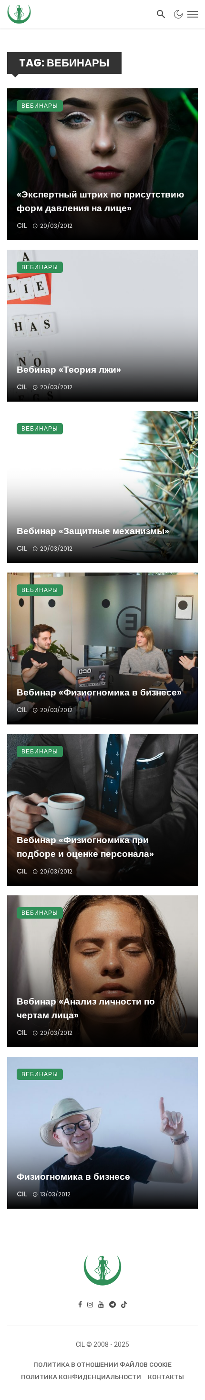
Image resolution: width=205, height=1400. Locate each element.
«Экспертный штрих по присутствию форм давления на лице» (100, 201)
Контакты (166, 1377)
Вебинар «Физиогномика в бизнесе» (99, 692)
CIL (22, 225)
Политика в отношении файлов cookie (102, 1364)
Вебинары (39, 106)
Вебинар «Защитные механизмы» (93, 531)
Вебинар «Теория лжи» (69, 369)
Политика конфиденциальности (81, 1377)
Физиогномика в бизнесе (73, 1176)
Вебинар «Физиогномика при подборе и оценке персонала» (85, 847)
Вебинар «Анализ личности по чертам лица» (86, 1008)
